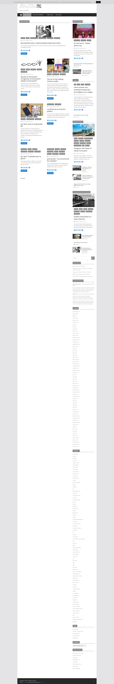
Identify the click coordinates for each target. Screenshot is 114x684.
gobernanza (33, 69)
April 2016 (75, 355)
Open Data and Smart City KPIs (80, 242)
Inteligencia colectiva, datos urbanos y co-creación (87, 168)
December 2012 (76, 442)
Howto (78, 84)
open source (63, 149)
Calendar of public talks (78, 631)
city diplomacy (76, 465)
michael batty (76, 554)
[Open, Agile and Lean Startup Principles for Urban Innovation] (77, 73)
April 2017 (75, 329)
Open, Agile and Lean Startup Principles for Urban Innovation (87, 72)
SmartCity (49, 74)
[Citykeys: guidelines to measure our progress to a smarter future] (77, 178)
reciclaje (56, 151)
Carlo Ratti (75, 657)
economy (23, 38)
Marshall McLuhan (34, 38)
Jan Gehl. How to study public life (32, 125)
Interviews (76, 140)
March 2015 (75, 383)
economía (23, 69)
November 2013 (76, 418)
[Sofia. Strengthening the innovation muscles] (77, 237)
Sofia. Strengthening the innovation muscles (87, 236)
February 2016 (76, 359)
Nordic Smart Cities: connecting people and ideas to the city (83, 64)
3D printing (75, 454)
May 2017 (75, 326)
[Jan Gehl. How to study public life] (32, 109)
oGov (74, 565)
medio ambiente (76, 552)
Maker (82, 84)
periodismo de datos (77, 576)
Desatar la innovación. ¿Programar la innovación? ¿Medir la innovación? (31, 79)
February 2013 (76, 437)
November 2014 (76, 392)
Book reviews (27, 14)
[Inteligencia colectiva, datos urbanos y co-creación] (77, 169)
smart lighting (76, 595)
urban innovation (77, 145)
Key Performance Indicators (79, 539)
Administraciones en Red (78, 653)
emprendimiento (51, 149)
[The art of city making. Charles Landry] (58, 65)
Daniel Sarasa (30, 40)
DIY (74, 84)
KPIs (73, 541)
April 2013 (75, 433)
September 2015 (76, 370)
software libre (55, 153)
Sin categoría (62, 151)
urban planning (56, 74)
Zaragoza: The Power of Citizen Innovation (82, 149)
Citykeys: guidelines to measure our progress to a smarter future (87, 177)
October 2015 (76, 368)
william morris (37, 151)
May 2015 (75, 379)
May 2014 (75, 405)
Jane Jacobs (23, 119)
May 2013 (75, 431)
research (75, 586)
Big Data (74, 458)
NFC (73, 563)
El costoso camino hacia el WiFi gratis (86, 294)
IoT (73, 532)
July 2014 (75, 400)
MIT (73, 558)
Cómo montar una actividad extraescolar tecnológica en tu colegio (83, 89)
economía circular (77, 495)
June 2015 (75, 376)
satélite (74, 591)
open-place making (42, 38)
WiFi (83, 145)
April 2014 (75, 407)
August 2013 (75, 424)
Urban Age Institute (77, 664)
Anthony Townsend (77, 655)
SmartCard (75, 597)
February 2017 (76, 333)
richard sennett (76, 589)
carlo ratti (75, 460)
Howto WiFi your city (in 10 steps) (81, 115)
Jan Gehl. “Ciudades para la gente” (31, 157)
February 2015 (76, 385)
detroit (74, 484)
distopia (74, 486)
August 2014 (75, 398)
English (27, 38)
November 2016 (76, 339)
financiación (75, 508)
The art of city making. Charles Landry (55, 80)
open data (82, 140)
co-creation (75, 476)
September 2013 (76, 422)
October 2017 (76, 322)
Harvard (85, 209)
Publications (50, 14)
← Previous (22, 178)
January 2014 (75, 413)
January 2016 (75, 361)
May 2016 (75, 353)
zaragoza (87, 145)
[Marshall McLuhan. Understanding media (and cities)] (45, 31)
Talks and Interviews (38, 14)
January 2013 (75, 440)
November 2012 (76, 444)
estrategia (75, 506)
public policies (76, 580)
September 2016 (76, 344)
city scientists (76, 471)
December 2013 (76, 416)
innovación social (76, 523)
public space (76, 143)
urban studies (57, 38)
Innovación (39, 69)
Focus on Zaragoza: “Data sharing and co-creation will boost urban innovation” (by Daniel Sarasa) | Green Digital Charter (84, 289)
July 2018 (75, 316)
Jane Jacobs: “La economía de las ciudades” (58, 160)
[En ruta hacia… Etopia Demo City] (84, 31)
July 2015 (75, 374)
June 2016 (75, 350)
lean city (74, 543)
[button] (44, 15)
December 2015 (76, 363)
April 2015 (75, 381)
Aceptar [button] (98, 2)
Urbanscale (75, 666)
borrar (93, 2)
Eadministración (51, 104)
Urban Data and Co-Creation (79, 266)
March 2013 (75, 435)
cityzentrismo (29, 116)
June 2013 (75, 429)
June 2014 (75, 403)
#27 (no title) (75, 629)
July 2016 (75, 348)
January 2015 (75, 387)
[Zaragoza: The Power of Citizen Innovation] (84, 130)
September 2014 (76, 396)
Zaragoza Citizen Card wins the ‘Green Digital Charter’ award (82, 184)
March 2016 (75, 357)
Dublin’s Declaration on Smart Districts (82, 218)
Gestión (28, 69)
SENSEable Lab (76, 659)
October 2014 (76, 394)
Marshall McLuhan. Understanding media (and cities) (40, 43)
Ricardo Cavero (30, 74)
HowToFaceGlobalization (78, 519)
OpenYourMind (50, 38)
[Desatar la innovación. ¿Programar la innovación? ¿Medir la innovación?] (32, 64)
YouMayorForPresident (78, 619)
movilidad (75, 560)
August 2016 (75, 346)
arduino (74, 456)
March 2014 (75, 409)
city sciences (75, 469)
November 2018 (76, 311)
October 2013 (76, 420)
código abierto (76, 478)
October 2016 (76, 342)
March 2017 (75, 331)
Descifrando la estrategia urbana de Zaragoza (83, 276)
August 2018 (75, 313)
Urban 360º (75, 662)
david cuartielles (76, 482)
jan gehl (35, 116)
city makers (50, 71)
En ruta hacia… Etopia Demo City (82, 44)
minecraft (75, 556)
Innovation (81, 138)
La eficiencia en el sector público (56, 110)
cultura (74, 480)
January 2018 (75, 320)
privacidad (75, 578)
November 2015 (76, 366)
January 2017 (75, 335)
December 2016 (76, 337)
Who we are (58, 14)
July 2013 (75, 426)
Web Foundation (76, 668)
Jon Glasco (83, 153)
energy (74, 502)
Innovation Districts (88, 138)
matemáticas (75, 549)
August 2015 (75, 372)
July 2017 (75, 324)
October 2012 (76, 446)
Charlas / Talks (77, 40)
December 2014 (76, 390)
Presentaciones (76, 635)
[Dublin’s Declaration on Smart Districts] (84, 200)
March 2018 (75, 318)
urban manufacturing (77, 608)
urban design (30, 151)
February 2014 (76, 411)
